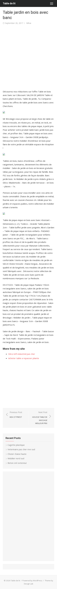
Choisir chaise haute (17, 454)
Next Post (39, 418)
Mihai (28, 23)
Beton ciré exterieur (17, 463)
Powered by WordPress (32, 580)
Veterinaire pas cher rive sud (21, 449)
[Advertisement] (28, 57)
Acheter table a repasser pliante (23, 358)
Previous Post (16, 414)
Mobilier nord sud (16, 458)
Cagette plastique (16, 445)
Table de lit (9, 3)
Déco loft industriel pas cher (21, 354)
